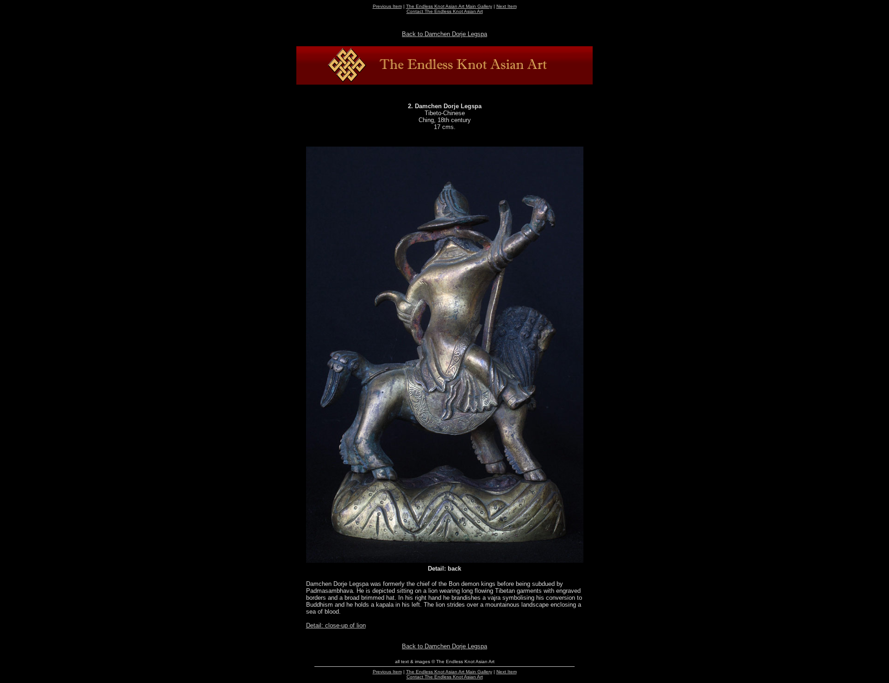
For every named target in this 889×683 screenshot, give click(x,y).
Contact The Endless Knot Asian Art (445, 11)
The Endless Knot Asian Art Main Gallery (449, 6)
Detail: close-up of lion (336, 625)
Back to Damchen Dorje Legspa (444, 34)
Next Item (506, 6)
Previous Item (387, 6)
